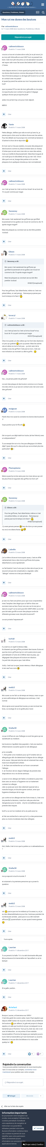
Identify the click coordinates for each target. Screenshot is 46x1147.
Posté (17, 49)
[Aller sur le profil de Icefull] (4, 640)
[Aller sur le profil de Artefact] (4, 1008)
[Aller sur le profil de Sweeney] (4, 212)
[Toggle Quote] (6, 261)
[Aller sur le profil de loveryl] (4, 316)
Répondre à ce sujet (23, 37)
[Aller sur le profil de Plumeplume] (4, 469)
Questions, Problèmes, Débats (29, 29)
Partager (12, 1096)
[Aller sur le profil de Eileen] (4, 253)
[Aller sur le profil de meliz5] (4, 688)
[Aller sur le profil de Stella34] (4, 729)
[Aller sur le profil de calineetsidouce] (4, 47)
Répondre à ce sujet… (15, 1082)
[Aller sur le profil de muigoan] (4, 410)
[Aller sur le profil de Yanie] (4, 126)
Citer (9, 114)
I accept (39, 1128)
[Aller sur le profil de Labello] (4, 550)
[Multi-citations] (4, 114)
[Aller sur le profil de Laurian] (4, 949)
